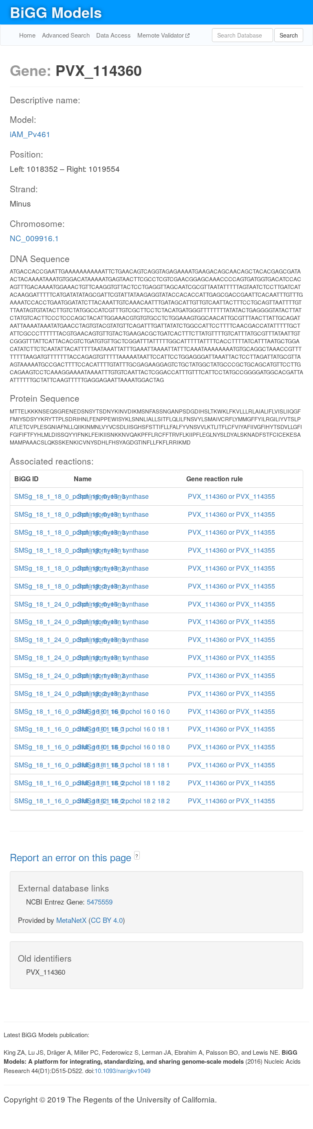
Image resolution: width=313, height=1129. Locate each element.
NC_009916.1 (34, 237)
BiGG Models (56, 11)
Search (289, 35)
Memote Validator (161, 35)
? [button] (136, 855)
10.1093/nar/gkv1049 (122, 1070)
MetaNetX (71, 920)
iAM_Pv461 (30, 133)
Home (27, 35)
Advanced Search (66, 35)
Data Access (113, 35)
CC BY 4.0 (107, 920)
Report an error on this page (72, 857)
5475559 (99, 901)
